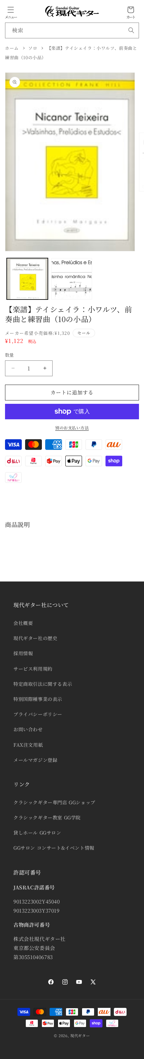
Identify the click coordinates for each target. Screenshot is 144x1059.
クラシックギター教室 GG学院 (47, 817)
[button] (10, 9)
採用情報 (23, 653)
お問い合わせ (28, 729)
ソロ (32, 48)
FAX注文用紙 (28, 744)
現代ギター (80, 1035)
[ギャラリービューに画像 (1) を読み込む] (27, 278)
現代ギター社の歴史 (35, 638)
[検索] (131, 30)
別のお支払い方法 (72, 427)
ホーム (12, 48)
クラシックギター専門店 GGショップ (54, 802)
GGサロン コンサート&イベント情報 (53, 847)
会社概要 (23, 623)
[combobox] (72, 30)
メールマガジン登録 (35, 759)
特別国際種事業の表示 (37, 699)
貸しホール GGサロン (37, 832)
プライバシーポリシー (37, 714)
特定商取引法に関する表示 (42, 683)
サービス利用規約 (33, 668)
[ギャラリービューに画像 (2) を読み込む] (71, 278)
